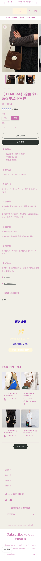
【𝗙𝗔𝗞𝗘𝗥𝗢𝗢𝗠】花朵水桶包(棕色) (30, 395)
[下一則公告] (36, 2)
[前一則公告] (4, 2)
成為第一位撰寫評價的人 (20, 350)
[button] (4, 10)
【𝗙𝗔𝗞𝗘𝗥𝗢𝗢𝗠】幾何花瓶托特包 (30, 432)
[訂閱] (33, 514)
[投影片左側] (2, 79)
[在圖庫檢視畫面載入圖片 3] (30, 79)
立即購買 (20, 142)
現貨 (6, 118)
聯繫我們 (8, 470)
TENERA (7, 277)
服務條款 (8, 486)
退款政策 (8, 481)
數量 (3, 123)
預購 (15, 118)
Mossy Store (17, 525)
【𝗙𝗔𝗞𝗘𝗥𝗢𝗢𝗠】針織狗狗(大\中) (11, 395)
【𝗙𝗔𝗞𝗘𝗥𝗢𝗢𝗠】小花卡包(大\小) (11, 432)
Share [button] (6, 300)
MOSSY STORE (10, 284)
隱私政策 (8, 475)
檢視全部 (20, 446)
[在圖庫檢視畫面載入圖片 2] (20, 79)
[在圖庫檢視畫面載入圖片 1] (10, 79)
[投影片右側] (38, 79)
